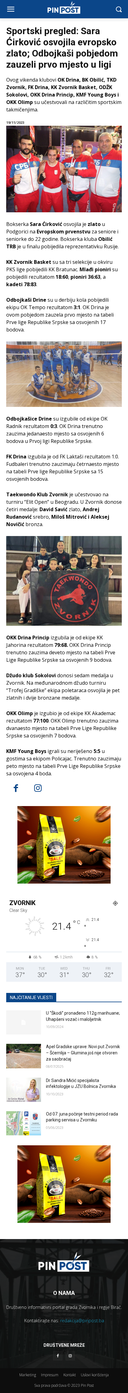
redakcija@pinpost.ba (82, 1320)
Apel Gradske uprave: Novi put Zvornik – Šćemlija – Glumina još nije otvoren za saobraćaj (83, 1052)
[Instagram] (38, 789)
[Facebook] (15, 789)
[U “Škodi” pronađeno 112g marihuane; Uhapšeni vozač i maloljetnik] (23, 1022)
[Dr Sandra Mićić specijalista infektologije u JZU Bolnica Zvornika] (23, 1090)
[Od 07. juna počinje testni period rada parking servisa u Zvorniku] (23, 1123)
